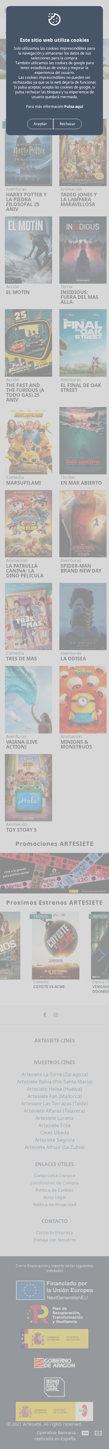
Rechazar (67, 123)
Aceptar (40, 123)
